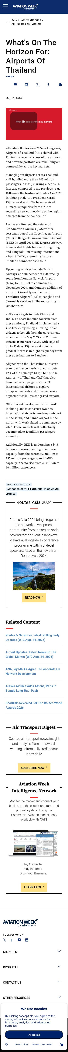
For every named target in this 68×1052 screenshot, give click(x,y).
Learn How (32, 887)
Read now (32, 597)
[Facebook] (11, 940)
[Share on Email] (15, 85)
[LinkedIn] (26, 940)
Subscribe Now (32, 768)
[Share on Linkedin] (26, 85)
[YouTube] (19, 940)
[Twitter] (4, 940)
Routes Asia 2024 (18, 484)
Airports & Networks (26, 24)
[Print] (60, 85)
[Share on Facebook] (49, 85)
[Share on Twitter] (38, 85)
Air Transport (31, 20)
